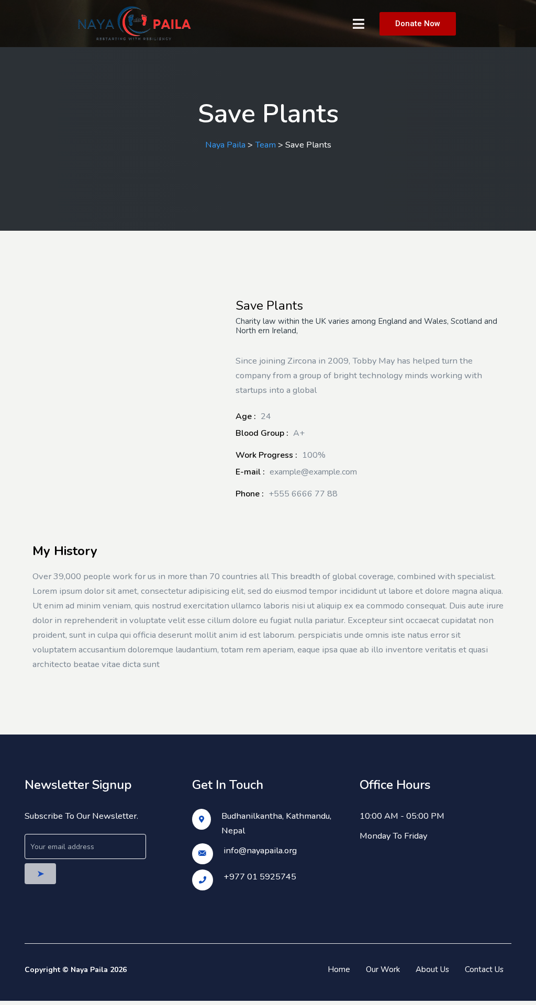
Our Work (383, 969)
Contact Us (484, 969)
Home (339, 969)
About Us (432, 969)
